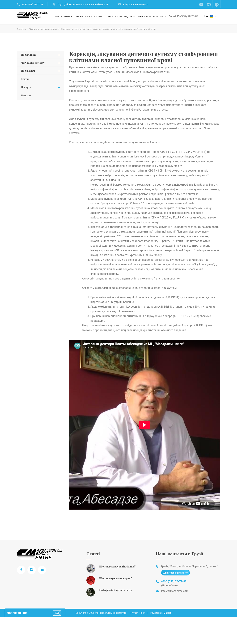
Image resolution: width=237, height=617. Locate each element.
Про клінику (63, 16)
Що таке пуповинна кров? (115, 578)
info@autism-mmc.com (135, 4)
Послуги (144, 16)
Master (167, 612)
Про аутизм (114, 16)
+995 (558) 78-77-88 (32, 4)
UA (206, 16)
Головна (21, 29)
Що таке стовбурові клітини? (117, 567)
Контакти (160, 16)
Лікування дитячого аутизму (44, 29)
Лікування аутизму (89, 16)
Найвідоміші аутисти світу (115, 590)
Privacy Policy (137, 612)
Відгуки (129, 16)
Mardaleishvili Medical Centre (110, 612)
